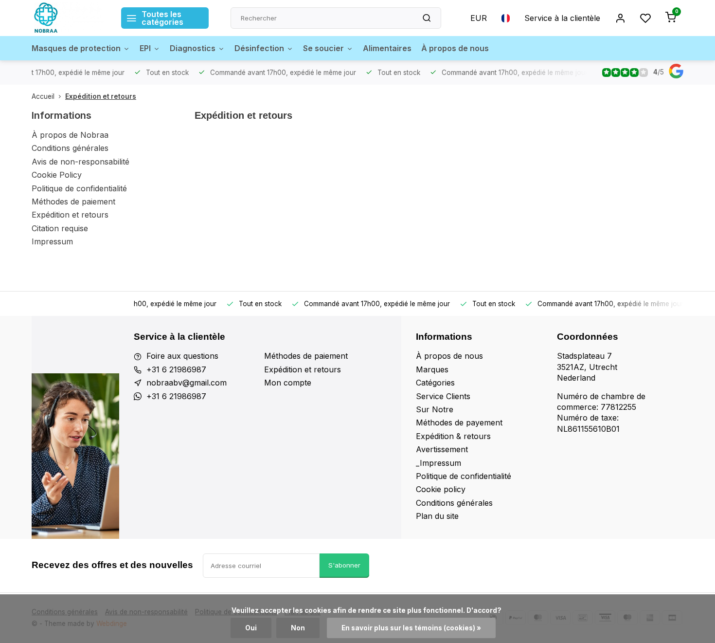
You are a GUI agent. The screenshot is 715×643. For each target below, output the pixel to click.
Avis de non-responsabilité (80, 161)
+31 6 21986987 (176, 369)
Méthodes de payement (459, 422)
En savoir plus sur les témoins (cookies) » (411, 628)
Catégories (435, 382)
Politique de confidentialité (79, 188)
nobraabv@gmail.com (186, 382)
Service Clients (443, 396)
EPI (145, 48)
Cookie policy (440, 489)
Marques (432, 369)
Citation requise (60, 228)
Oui (251, 628)
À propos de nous (455, 48)
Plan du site (437, 516)
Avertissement (442, 449)
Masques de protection (76, 48)
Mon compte (287, 382)
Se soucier (323, 48)
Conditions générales (70, 148)
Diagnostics (192, 48)
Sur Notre (434, 409)
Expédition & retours (453, 436)
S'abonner (344, 565)
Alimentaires (387, 48)
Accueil (43, 96)
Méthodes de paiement (73, 201)
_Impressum (438, 463)
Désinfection (259, 48)
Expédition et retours (100, 96)
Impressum (52, 241)
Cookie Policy (57, 175)
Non (298, 628)
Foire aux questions (182, 356)
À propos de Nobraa (70, 135)
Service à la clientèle (562, 18)
